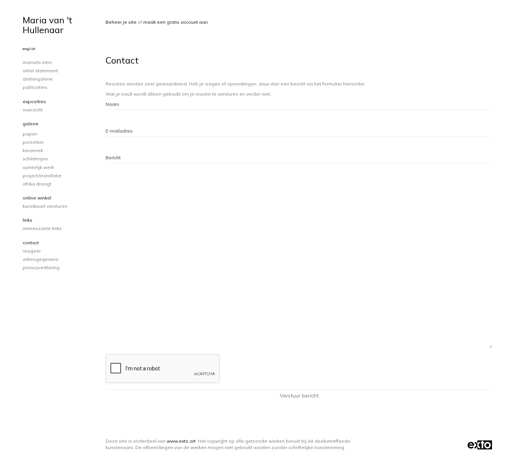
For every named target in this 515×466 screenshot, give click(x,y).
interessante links (42, 228)
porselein (33, 142)
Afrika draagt (37, 184)
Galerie (30, 123)
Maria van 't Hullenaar (47, 24)
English (29, 48)
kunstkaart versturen (45, 206)
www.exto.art (181, 441)
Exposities (34, 101)
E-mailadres (119, 131)
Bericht (113, 157)
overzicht (33, 110)
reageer (32, 251)
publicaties (35, 87)
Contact (31, 242)
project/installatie (42, 175)
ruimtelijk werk (38, 167)
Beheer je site (121, 22)
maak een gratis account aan (175, 22)
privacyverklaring (41, 267)
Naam (112, 104)
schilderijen (35, 158)
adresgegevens (40, 259)
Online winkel (37, 198)
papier (30, 134)
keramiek (33, 150)
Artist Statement (40, 70)
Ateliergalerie (38, 79)
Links (27, 220)
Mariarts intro (37, 62)
